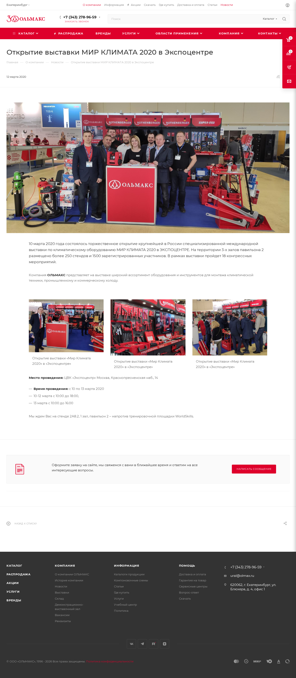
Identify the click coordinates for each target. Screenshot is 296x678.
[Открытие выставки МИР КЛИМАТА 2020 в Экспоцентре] (148, 167)
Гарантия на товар (192, 580)
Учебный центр (125, 604)
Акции (13, 583)
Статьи (119, 586)
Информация (126, 565)
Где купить (121, 592)
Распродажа (19, 574)
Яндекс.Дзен (164, 644)
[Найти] (284, 18)
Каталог (14, 565)
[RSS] (278, 77)
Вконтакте (131, 644)
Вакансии (62, 615)
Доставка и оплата (192, 574)
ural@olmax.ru (242, 576)
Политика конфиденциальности (109, 661)
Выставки (62, 592)
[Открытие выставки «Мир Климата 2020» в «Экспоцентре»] (66, 325)
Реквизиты (63, 621)
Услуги (13, 591)
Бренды (14, 600)
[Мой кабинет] (287, 5)
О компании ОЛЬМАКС (72, 574)
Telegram (142, 644)
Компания (65, 565)
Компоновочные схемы (131, 580)
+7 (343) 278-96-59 (79, 17)
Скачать (185, 598)
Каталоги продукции (129, 574)
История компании (69, 580)
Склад (59, 598)
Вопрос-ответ (189, 592)
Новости (61, 586)
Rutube (153, 644)
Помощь (187, 565)
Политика (121, 610)
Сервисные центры (193, 586)
